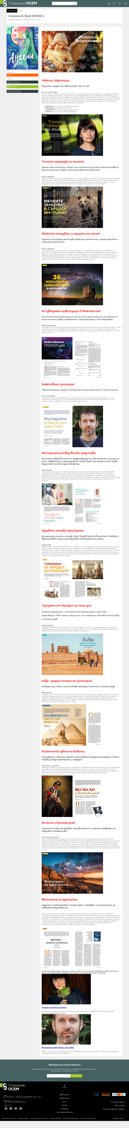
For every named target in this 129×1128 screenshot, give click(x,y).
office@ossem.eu (20, 1102)
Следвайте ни (7, 1105)
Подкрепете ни (64, 1098)
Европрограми (64, 1095)
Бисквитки (64, 1109)
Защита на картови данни (88, 1118)
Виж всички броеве (15, 91)
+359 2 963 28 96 (9, 1102)
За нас (64, 1102)
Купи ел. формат (15, 82)
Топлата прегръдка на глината (54, 1007)
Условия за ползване (118, 1102)
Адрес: (5, 1095)
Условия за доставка (55, 1118)
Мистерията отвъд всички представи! (58, 1048)
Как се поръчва (120, 1106)
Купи (11, 75)
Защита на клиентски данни (71, 1118)
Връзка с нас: (7, 1100)
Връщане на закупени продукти (114, 1109)
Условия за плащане (22, 1118)
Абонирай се (13, 87)
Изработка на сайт (118, 1118)
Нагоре (65, 1087)
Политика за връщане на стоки (39, 1118)
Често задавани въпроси (64, 1112)
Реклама (64, 1105)
